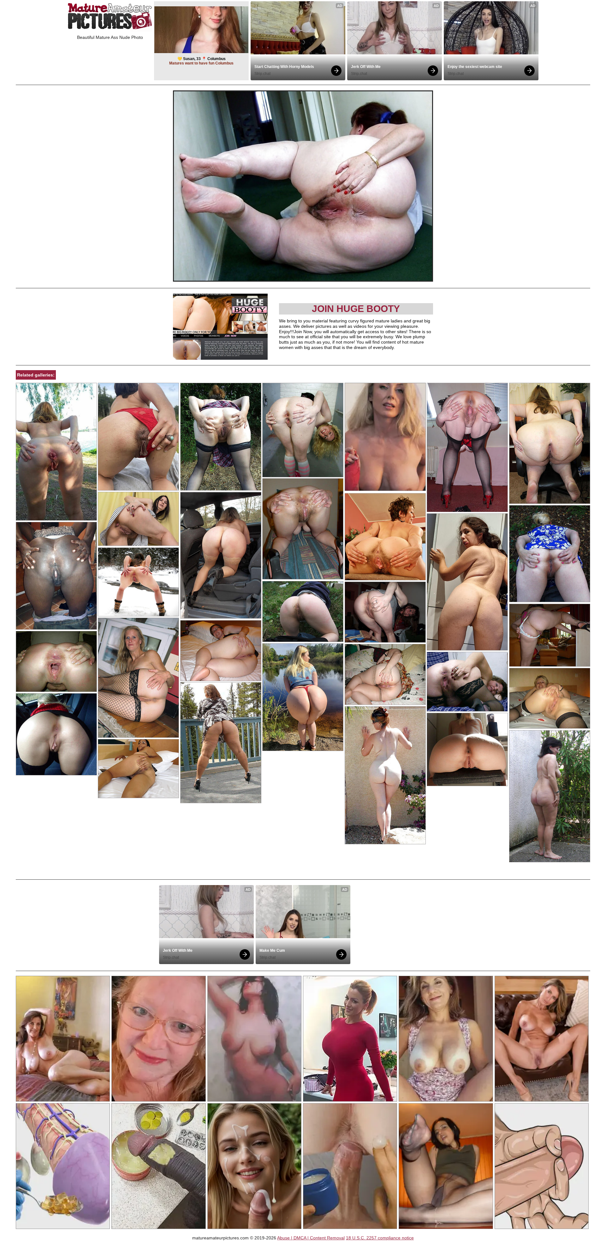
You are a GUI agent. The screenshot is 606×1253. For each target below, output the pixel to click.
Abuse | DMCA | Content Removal (311, 1237)
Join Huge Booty (356, 308)
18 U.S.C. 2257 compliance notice (380, 1237)
